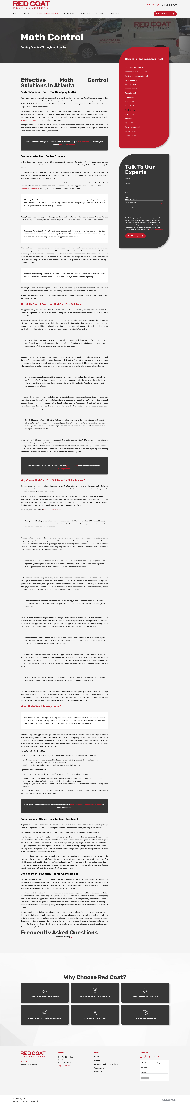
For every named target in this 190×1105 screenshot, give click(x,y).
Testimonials (99, 1068)
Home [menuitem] (15, 14)
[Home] (31, 5)
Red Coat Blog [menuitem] (100, 14)
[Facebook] (150, 1056)
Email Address (144, 1067)
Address (127, 197)
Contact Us (98, 1072)
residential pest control (29, 120)
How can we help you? (130, 207)
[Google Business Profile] (141, 1056)
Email (126, 192)
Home (96, 1057)
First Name (127, 178)
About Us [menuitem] (26, 14)
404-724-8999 (168, 5)
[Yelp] (154, 1056)
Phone (126, 188)
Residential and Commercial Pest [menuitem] (46, 14)
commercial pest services (30, 189)
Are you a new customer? (131, 202)
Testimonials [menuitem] (85, 14)
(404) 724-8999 (84, 790)
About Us (97, 1060)
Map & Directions (64, 1066)
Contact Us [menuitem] (115, 14)
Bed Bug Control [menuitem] (69, 14)
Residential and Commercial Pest (106, 1064)
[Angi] (145, 1056)
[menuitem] (144, 67)
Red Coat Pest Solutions (52, 510)
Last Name (127, 183)
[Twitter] (159, 1056)
